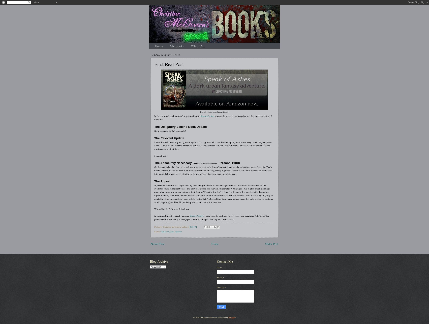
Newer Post (158, 244)
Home (159, 46)
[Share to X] (211, 227)
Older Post (271, 244)
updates (178, 231)
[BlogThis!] (208, 227)
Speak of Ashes (207, 116)
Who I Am (198, 46)
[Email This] (205, 227)
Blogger (232, 317)
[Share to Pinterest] (218, 227)
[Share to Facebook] (215, 227)
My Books (177, 46)
